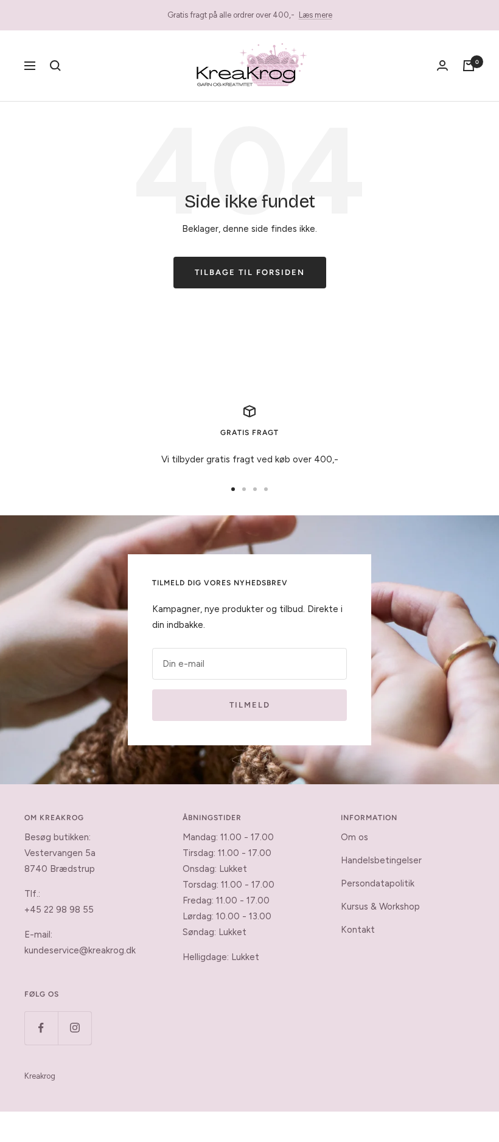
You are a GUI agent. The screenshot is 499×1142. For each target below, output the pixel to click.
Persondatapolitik (377, 883)
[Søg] (55, 65)
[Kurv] (468, 65)
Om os (354, 837)
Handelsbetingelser (381, 860)
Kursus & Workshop (380, 906)
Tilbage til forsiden (250, 272)
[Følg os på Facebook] (41, 1028)
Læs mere (315, 14)
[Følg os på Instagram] (74, 1028)
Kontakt (358, 929)
